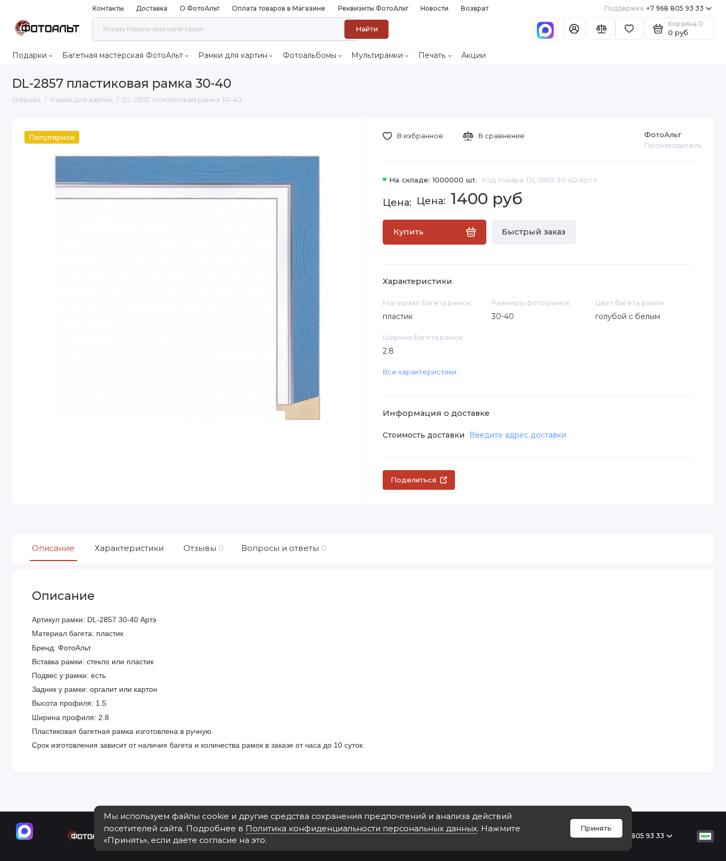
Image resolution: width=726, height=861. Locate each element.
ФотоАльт (662, 134)
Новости (434, 8)
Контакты (108, 8)
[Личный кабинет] (574, 29)
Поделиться (413, 479)
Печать (432, 55)
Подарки (29, 55)
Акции (473, 55)
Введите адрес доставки (517, 435)
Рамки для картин (232, 55)
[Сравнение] (601, 29)
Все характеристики (420, 371)
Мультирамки (377, 55)
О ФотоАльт (200, 8)
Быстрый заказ (533, 232)
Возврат (474, 8)
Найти (367, 28)
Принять (596, 828)
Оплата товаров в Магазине (278, 8)
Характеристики (129, 548)
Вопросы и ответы (282, 548)
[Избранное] (629, 29)
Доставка (151, 8)
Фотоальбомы (309, 55)
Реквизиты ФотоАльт (373, 8)
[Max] (545, 30)
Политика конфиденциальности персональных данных (361, 828)
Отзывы (202, 548)
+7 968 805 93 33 (654, 8)
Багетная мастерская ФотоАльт (122, 55)
